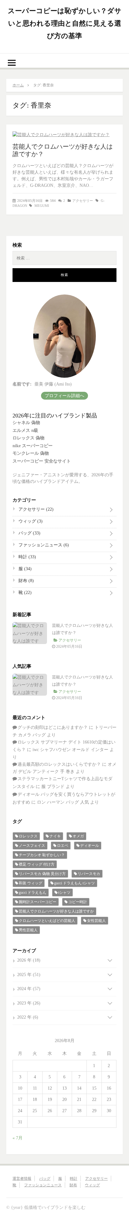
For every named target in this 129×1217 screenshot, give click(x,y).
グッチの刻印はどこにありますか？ (53, 727)
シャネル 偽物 (26, 422)
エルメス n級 (25, 430)
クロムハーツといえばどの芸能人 (47, 920)
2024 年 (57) (28, 988)
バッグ (28, 533)
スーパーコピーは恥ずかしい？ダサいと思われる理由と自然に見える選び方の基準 (64, 23)
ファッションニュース (43, 545)
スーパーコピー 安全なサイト (42, 461)
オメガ (78, 836)
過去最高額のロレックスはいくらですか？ (59, 764)
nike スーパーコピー (33, 445)
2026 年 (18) (28, 960)
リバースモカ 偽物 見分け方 (42, 874)
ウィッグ (30, 521)
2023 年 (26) (28, 1003)
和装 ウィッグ (30, 883)
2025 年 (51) (28, 974)
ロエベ (62, 845)
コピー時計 (77, 902)
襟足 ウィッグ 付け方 (36, 864)
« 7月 (18, 1138)
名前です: (22, 384)
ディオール (89, 845)
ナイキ (55, 836)
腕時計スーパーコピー (37, 902)
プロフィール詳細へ (64, 395)
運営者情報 (22, 1178)
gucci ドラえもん (32, 892)
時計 (26, 557)
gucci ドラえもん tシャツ (74, 883)
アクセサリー (82, 200)
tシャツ (64, 892)
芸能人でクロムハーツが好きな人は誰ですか (56, 911)
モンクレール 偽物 (31, 453)
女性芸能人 (96, 920)
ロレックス (28, 836)
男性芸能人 (28, 930)
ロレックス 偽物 (28, 438)
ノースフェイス (32, 845)
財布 (25, 580)
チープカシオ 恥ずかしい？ (42, 855)
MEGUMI (41, 205)
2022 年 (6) (27, 1017)
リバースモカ (89, 874)
